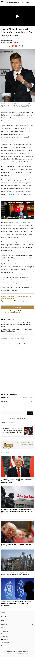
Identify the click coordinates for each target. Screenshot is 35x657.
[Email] (19, 45)
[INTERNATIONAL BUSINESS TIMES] (18, 2)
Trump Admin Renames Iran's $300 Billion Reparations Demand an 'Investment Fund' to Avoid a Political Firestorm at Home (17, 480)
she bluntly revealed (16, 242)
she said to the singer (15, 194)
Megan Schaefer (7, 40)
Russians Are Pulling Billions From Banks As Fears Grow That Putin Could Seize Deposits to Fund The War (16, 511)
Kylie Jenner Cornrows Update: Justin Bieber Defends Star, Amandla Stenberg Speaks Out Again (16, 324)
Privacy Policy (18, 312)
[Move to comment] (22, 45)
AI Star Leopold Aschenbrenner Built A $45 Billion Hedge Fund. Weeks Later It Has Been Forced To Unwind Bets (16, 603)
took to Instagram (11, 115)
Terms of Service (8, 312)
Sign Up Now (8, 445)
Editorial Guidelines (25, 344)
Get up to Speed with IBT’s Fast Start (24, 442)
